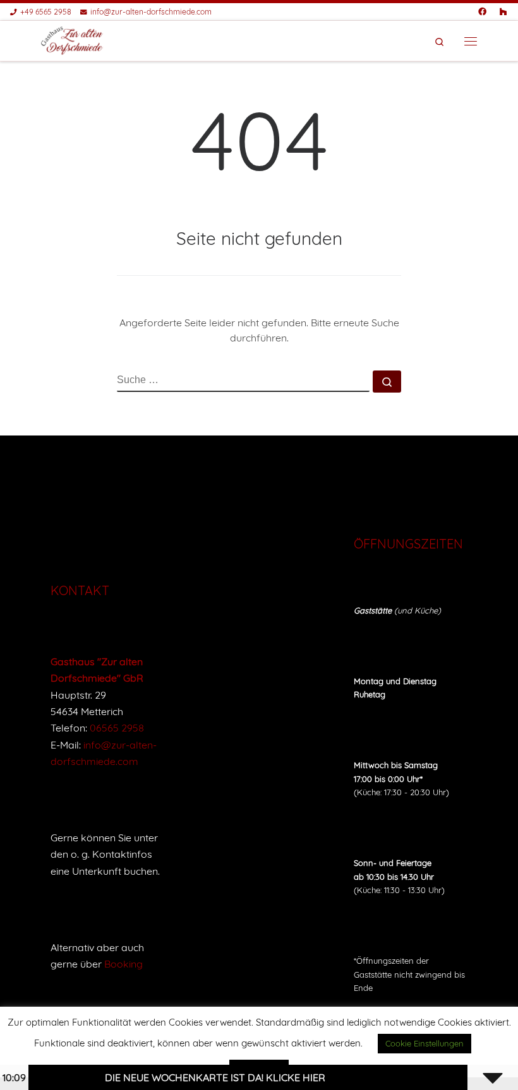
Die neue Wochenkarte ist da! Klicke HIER (200, 1077)
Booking (123, 963)
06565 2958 (117, 727)
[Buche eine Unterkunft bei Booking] (503, 11)
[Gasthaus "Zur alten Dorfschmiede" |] (72, 39)
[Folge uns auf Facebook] (483, 11)
